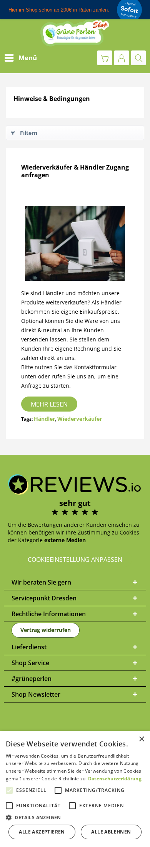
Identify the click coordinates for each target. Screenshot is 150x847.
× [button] (141, 739)
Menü (27, 57)
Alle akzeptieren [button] (42, 832)
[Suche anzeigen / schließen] (138, 58)
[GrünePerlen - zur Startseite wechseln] (75, 33)
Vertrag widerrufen (45, 630)
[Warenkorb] (104, 58)
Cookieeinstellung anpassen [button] (75, 559)
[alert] (75, 789)
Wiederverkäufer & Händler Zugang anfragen (75, 171)
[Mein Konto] (121, 58)
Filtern (28, 132)
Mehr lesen (49, 404)
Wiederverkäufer (79, 418)
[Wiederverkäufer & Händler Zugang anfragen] (75, 243)
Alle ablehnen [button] (111, 832)
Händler (44, 418)
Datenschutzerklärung (115, 778)
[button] (75, 817)
